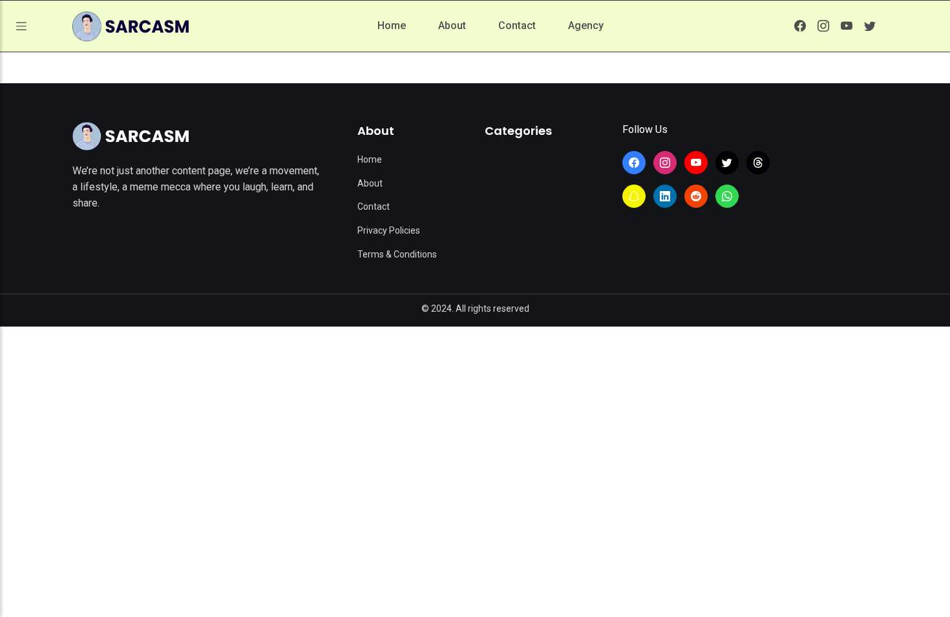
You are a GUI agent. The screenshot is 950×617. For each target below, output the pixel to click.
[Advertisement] (475, 423)
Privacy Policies (388, 230)
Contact (517, 25)
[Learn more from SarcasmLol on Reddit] (696, 196)
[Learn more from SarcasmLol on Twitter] (870, 26)
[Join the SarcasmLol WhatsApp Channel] (727, 196)
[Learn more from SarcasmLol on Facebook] (800, 26)
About (452, 25)
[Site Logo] (130, 136)
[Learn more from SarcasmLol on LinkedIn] (665, 196)
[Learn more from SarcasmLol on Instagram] (823, 26)
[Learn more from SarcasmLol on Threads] (758, 162)
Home (391, 25)
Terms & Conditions (397, 254)
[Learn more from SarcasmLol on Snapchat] (634, 196)
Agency (586, 25)
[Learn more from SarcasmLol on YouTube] (846, 26)
